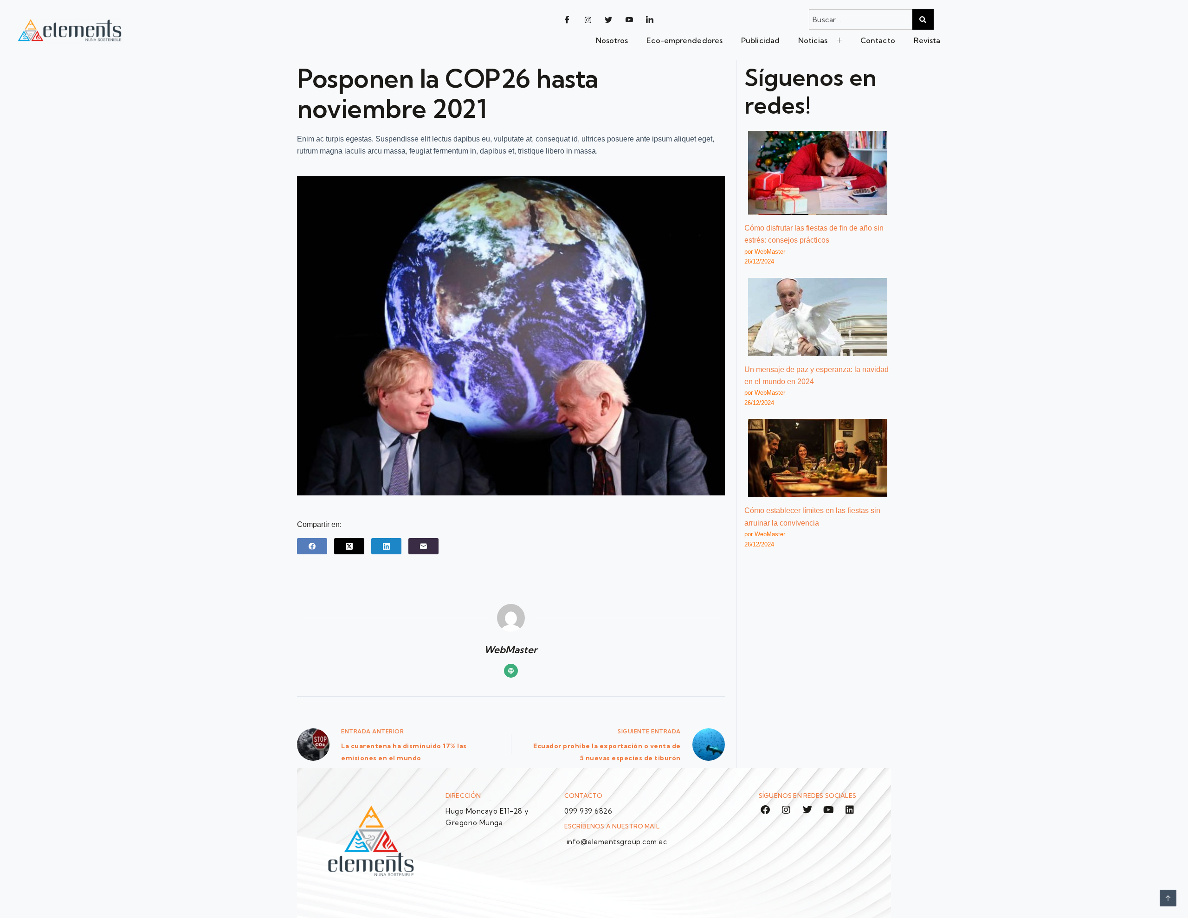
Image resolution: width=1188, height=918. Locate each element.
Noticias (812, 40)
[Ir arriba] (1168, 898)
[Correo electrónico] (423, 546)
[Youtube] (629, 19)
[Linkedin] (849, 810)
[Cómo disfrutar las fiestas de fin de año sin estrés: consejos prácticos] (817, 173)
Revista (927, 40)
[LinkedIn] (650, 19)
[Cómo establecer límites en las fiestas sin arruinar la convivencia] (817, 458)
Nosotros (612, 40)
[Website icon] (511, 671)
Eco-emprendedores (684, 40)
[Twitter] (608, 19)
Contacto (877, 40)
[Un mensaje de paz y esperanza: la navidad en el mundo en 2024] (817, 317)
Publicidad (760, 40)
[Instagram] (588, 19)
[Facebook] (567, 19)
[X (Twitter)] (349, 546)
